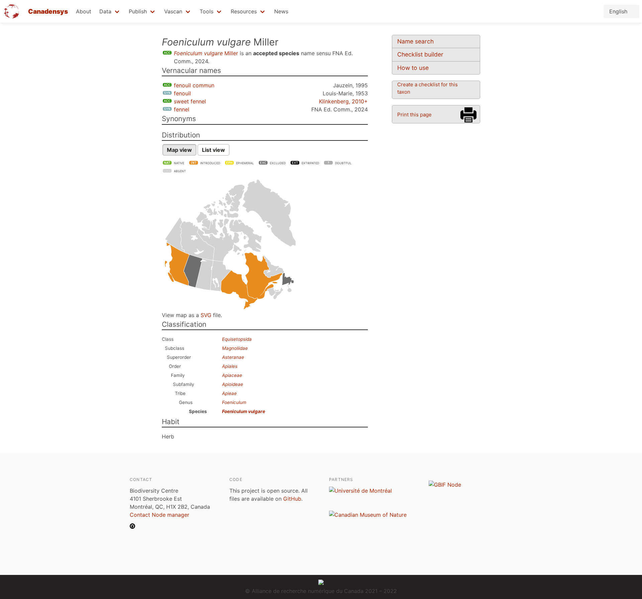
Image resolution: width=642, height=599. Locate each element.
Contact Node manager (159, 514)
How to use (413, 67)
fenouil (182, 93)
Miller (206, 53)
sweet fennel (190, 101)
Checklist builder (420, 54)
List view (213, 149)
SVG (206, 315)
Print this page (414, 114)
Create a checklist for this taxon (427, 88)
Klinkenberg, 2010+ (343, 101)
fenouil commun (194, 85)
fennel (181, 109)
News (281, 11)
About (83, 11)
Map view (179, 149)
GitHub (292, 498)
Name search (415, 41)
